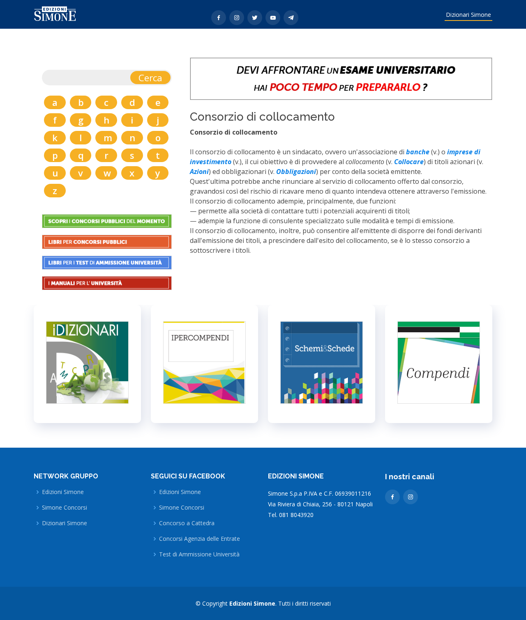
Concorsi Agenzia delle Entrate (199, 539)
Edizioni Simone (63, 492)
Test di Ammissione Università (199, 554)
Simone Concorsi (64, 507)
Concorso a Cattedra (187, 523)
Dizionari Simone (468, 14)
